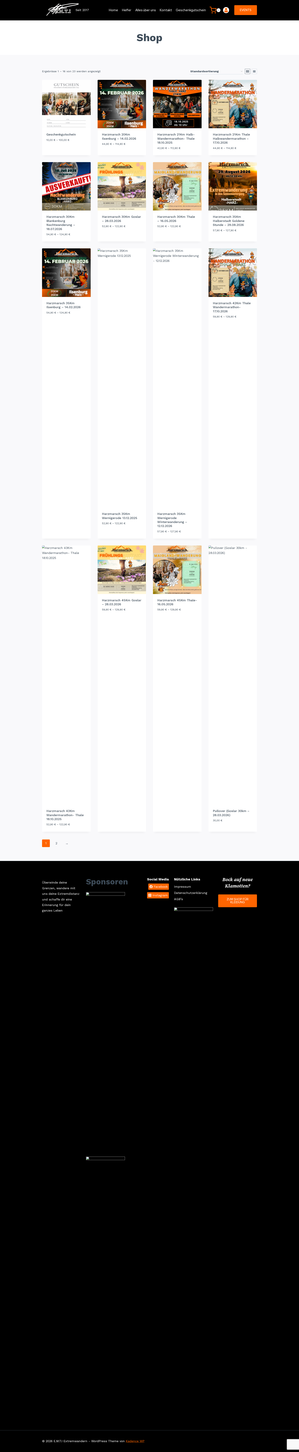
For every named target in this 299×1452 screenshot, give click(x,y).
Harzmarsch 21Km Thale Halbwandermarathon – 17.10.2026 (231, 138)
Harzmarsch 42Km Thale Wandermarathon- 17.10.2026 (232, 307)
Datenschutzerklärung (190, 893)
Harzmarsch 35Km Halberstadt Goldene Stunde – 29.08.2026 (228, 221)
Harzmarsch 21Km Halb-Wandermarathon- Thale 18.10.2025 (176, 138)
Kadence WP (135, 1441)
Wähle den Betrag (59, 150)
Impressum (182, 886)
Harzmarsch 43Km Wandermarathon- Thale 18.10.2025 (65, 815)
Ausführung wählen (117, 154)
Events (245, 10)
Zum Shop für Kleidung (237, 900)
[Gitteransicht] (247, 71)
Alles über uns (145, 10)
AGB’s (178, 899)
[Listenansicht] (254, 71)
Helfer (126, 10)
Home (113, 10)
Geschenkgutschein (191, 10)
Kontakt (166, 10)
